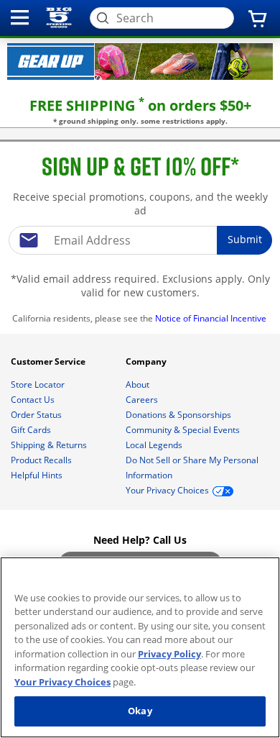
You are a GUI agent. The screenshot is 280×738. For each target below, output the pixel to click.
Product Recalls (42, 460)
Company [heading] (147, 361)
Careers (143, 399)
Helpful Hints (38, 475)
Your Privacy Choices (62, 681)
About (138, 384)
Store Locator (39, 384)
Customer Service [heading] (49, 361)
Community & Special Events (184, 430)
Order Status (37, 415)
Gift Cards (32, 430)
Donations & (178, 415)
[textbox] (140, 240)
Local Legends (155, 445)
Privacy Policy (169, 653)
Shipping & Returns (50, 445)
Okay (140, 710)
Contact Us (34, 399)
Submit (245, 239)
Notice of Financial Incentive (212, 318)
